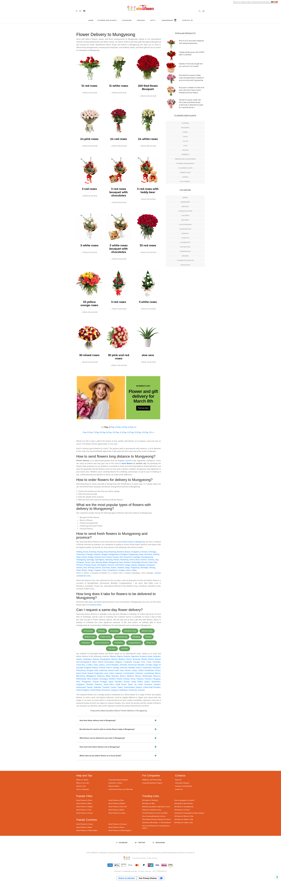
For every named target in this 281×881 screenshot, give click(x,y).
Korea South (81, 673)
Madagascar (91, 676)
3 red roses (89, 188)
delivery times (95, 605)
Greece (139, 668)
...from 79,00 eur (118, 309)
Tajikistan (97, 687)
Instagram (160, 842)
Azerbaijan (87, 659)
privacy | (148, 852)
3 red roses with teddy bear (148, 190)
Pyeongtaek (101, 565)
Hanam (116, 560)
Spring (185, 197)
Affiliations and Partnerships (151, 780)
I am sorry (112, 649)
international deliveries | (123, 852)
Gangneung (133, 554)
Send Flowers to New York (117, 806)
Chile (143, 662)
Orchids (185, 150)
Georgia (116, 668)
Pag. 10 (111, 432)
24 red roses (118, 139)
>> (153, 432)
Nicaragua (103, 679)
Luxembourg (149, 673)
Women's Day (147, 631)
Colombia (156, 662)
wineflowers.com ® (130, 871)
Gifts (152, 20)
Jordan (141, 670)
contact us (190, 852)
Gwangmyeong (147, 557)
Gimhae (156, 554)
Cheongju (152, 552)
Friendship (118, 643)
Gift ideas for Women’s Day (183, 816)
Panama (148, 679)
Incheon (143, 560)
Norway (126, 679)
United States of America (100, 690)
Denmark (123, 665)
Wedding (136, 637)
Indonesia (103, 670)
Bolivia (151, 659)
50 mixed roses (89, 355)
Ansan (85, 552)
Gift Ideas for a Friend (182, 810)
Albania (113, 656)
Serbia (147, 682)
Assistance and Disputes (183, 786)
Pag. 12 (126, 432)
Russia (127, 682)
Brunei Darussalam (106, 662)
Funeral (148, 637)
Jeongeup (80, 562)
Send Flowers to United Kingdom (119, 830)
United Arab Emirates (151, 687)
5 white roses (148, 302)
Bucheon (120, 552)
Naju (121, 562)
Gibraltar (131, 668)
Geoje (141, 554)
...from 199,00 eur (118, 146)
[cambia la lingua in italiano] (274, 2)
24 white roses (148, 139)
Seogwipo (141, 565)
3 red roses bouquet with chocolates (118, 192)
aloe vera (148, 355)
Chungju (89, 554)
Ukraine (139, 687)
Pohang (87, 565)
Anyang (100, 552)
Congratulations (134, 643)
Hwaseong (124, 560)
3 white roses (89, 245)
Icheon (132, 560)
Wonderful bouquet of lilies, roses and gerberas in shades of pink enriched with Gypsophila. (191, 77)
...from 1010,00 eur (147, 96)
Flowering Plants (185, 168)
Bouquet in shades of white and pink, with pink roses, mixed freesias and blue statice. (191, 90)
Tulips (185, 136)
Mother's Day (90, 637)
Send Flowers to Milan (84, 803)
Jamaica (127, 670)
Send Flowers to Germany (117, 824)
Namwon (127, 562)
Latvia (111, 673)
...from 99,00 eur (89, 93)
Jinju (93, 562)
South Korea (121, 684)
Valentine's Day (130, 631)
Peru (78, 682)
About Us (178, 780)
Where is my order (82, 783)
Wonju (84, 570)
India (96, 670)
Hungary (89, 670)
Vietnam (141, 690)
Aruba (149, 656)
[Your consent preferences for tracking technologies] (277, 877)
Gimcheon (148, 554)
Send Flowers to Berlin (116, 810)
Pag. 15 (148, 432)
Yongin (134, 570)
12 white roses (118, 85)
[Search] (199, 11)
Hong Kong (81, 670)
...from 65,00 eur (89, 196)
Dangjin (104, 554)
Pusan (93, 565)
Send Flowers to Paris (116, 800)
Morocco (156, 676)
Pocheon (79, 565)
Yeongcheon (112, 570)
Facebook (123, 842)
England (87, 668)
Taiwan (90, 687)
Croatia (89, 665)
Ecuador (149, 665)
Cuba (95, 665)
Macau (157, 673)
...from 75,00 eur (148, 362)
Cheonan (144, 552)
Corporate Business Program (152, 783)
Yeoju (104, 570)
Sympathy (185, 233)
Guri (121, 557)
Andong (79, 552)
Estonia (95, 668)
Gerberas (185, 154)
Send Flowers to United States (86, 830)
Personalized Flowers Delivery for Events (156, 819)
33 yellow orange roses (89, 303)
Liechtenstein (128, 673)
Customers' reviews (115, 783)
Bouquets (185, 127)
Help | (249, 2)
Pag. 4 (126, 427)
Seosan (79, 567)
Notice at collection (126, 878)
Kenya (157, 670)
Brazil (94, 662)
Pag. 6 (85, 432)
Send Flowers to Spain (84, 827)
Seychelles (155, 682)
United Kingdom (82, 690)
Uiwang (152, 567)
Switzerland (81, 687)
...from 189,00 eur (148, 146)
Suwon (113, 567)
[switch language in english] (272, 2)
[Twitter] (80, 11)
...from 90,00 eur (118, 202)
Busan (127, 552)
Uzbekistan (123, 690)
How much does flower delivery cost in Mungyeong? (100, 747)
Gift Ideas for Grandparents (183, 806)
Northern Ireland (115, 679)
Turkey (120, 687)
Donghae (124, 554)
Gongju (91, 557)
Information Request (182, 783)
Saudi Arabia (137, 682)
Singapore (80, 684)
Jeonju (87, 562)
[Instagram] (84, 11)
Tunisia (113, 687)
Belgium (122, 659)
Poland (95, 682)
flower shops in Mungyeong (134, 542)
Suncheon (106, 567)
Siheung (91, 567)
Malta (108, 676)
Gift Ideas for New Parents (183, 803)
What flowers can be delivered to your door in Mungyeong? (102, 738)
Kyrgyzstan (98, 673)
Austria (79, 659)
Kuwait (90, 673)
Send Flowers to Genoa (84, 813)
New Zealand (92, 679)
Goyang (97, 557)
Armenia (143, 656)
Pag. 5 (132, 427)
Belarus (114, 659)
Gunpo (109, 557)
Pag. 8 (98, 432)
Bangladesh (105, 659)
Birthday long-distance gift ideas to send (156, 806)
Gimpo (84, 557)
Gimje (78, 557)
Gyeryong (109, 560)
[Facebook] (76, 11)
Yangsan (97, 570)
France (109, 668)
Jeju (157, 560)
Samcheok (119, 565)
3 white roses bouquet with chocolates (118, 249)
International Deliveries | (261, 2)
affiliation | (95, 852)
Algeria (120, 656)
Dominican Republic (136, 665)
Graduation (85, 643)
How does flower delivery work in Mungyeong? (98, 720)
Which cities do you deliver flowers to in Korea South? (100, 756)
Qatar (111, 682)
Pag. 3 (119, 427)
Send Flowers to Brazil (116, 827)
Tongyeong (135, 567)
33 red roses (148, 245)
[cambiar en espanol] (277, 2)
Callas (185, 141)
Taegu (127, 567)
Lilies (185, 145)
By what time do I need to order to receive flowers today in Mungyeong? (107, 729)
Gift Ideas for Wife (148, 803)
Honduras (156, 668)
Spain (130, 684)
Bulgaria (118, 662)
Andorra (127, 656)
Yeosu (127, 570)
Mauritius (115, 676)
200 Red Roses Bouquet (148, 87)
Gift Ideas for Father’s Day (183, 822)
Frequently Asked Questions (118, 780)
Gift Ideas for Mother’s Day (183, 819)
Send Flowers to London (116, 813)
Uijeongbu (144, 567)
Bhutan (144, 659)
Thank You (150, 643)
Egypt (155, 665)
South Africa (109, 684)
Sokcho (98, 567)
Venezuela (133, 690)
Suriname (148, 684)
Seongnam (150, 565)
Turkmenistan (129, 687)
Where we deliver (82, 780)
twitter (141, 842)
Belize (129, 659)
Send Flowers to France (84, 824)
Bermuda (136, 659)
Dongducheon (114, 554)
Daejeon (97, 554)
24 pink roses (89, 139)
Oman (133, 679)
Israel (117, 670)
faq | (133, 852)
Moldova (130, 676)
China (148, 662)
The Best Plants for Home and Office (155, 813)
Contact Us (187, 20)
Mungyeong (113, 562)
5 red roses (118, 302)
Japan (134, 670)
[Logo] (140, 7)
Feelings (141, 20)
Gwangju (136, 557)
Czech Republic (112, 665)
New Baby (114, 631)
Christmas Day (121, 637)
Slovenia (98, 684)
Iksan (137, 560)
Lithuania (139, 673)
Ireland (111, 670)
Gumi (103, 557)
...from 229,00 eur (89, 312)
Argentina (135, 656)
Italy (121, 670)
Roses (185, 132)
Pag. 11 (119, 432)
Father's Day (105, 637)
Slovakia (89, 684)
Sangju (127, 565)
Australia (156, 656)
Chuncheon (80, 554)
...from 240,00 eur (148, 252)
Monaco (138, 676)
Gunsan (116, 557)
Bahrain (96, 659)
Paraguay (156, 679)
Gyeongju (90, 560)
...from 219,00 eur (89, 146)
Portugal (103, 682)
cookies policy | (156, 852)
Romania (118, 682)
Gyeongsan (99, 560)
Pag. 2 (113, 427)
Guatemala (147, 668)
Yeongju (121, 570)
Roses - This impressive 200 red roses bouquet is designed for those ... (148, 71)
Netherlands (81, 679)
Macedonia (80, 676)
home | (89, 852)
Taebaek (120, 567)
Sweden (157, 684)
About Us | (237, 2)
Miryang (99, 562)
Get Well (124, 649)
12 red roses (89, 85)
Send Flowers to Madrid (116, 803)
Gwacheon (128, 557)
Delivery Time (81, 786)
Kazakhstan (149, 670)
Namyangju (136, 562)
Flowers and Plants (107, 20)
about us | (183, 852)
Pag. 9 (104, 432)
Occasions (126, 20)
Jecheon (151, 560)
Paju (155, 562)
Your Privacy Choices (148, 878)
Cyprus (101, 665)
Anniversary (167, 20)
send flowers (127, 463)
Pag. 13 (133, 432)
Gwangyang (81, 560)
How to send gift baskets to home (153, 816)
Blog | (244, 2)
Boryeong (112, 552)
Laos (106, 673)
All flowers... (185, 181)
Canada (136, 662)
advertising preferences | (171, 852)
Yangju (90, 570)
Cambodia (127, 662)
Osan (151, 562)
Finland (102, 668)
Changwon (135, 552)
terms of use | (140, 852)
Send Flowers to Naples (84, 806)
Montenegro (147, 676)
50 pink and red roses (118, 357)
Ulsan (78, 570)
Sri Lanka (138, 684)
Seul (85, 567)
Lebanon (118, 673)
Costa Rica (80, 665)
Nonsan (144, 562)
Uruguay (114, 690)
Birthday (101, 631)
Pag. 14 (141, 432)
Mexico (123, 676)
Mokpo (105, 562)
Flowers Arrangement (185, 163)
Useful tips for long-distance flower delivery (189, 813)
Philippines (86, 682)
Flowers (185, 123)
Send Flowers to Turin (84, 810)
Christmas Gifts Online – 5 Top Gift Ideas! (156, 822)
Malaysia (101, 676)
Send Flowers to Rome (84, 800)
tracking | (111, 852)
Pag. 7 (91, 432)
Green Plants (185, 172)
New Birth (185, 220)
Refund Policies (113, 786)
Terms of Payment (82, 789)
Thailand (105, 687)
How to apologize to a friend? (184, 800)
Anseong (92, 552)
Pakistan (140, 679)
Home (90, 20)
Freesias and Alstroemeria (185, 159)
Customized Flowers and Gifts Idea (120, 789)
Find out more (143, 408)
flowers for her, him (185, 260)
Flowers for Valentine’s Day (151, 810)
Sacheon (110, 565)
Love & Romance (102, 643)
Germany (123, 668)
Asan (106, 552)
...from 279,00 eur (89, 362)
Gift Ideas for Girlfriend (150, 800)
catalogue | (103, 852)
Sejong (134, 565)
